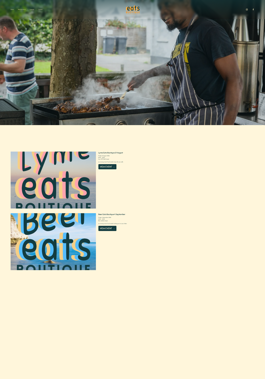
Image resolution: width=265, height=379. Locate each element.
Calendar (32, 9)
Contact (40, 9)
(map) (107, 159)
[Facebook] (253, 9)
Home (12, 9)
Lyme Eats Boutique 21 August (110, 153)
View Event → (107, 166)
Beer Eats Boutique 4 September (111, 214)
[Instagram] (247, 9)
